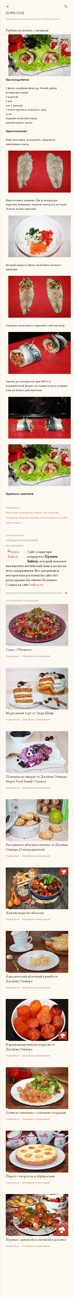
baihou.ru (36, 584)
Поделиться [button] (12, 507)
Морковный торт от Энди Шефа (30, 713)
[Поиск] (66, 5)
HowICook (15, 13)
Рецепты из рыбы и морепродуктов (39, 517)
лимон (38, 512)
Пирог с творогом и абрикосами (30, 1176)
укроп (9, 522)
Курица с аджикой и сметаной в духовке (36, 1239)
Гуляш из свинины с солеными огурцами (36, 1112)
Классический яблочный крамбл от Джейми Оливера (32, 978)
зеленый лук (26, 512)
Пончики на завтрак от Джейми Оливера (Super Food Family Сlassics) (36, 779)
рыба (64, 517)
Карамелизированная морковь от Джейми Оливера (30, 1046)
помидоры (12, 517)
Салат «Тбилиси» (19, 649)
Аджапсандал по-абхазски (25, 912)
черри (17, 522)
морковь (53, 512)
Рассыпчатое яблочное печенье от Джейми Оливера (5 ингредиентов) (37, 847)
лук (45, 512)
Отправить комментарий (22, 540)
